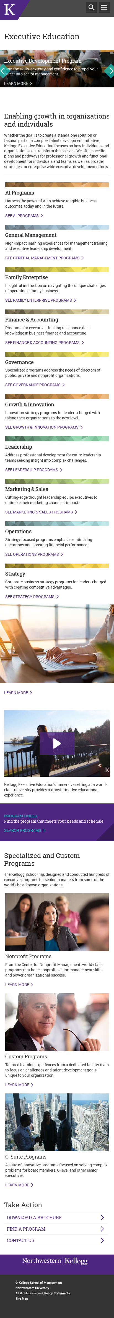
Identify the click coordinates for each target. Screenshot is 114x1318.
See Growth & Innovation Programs (42, 427)
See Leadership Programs (31, 469)
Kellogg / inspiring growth (41, 1268)
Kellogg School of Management (40, 1282)
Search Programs (22, 830)
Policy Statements (57, 1293)
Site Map (21, 1298)
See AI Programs (22, 215)
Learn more (16, 83)
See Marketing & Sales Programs (39, 512)
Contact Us (20, 1240)
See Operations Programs (32, 554)
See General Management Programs (42, 257)
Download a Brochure (34, 1217)
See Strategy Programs (30, 596)
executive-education (15, 16)
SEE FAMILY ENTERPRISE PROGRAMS (38, 300)
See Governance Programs (33, 384)
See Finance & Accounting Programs (42, 342)
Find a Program (26, 1229)
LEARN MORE (17, 984)
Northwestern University (75, 1267)
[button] (57, 743)
